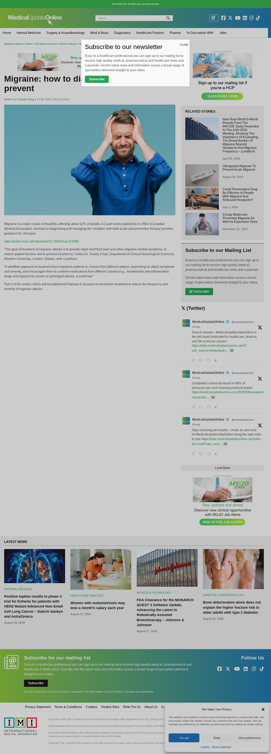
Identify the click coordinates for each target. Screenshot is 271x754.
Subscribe (97, 79)
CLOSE (184, 44)
